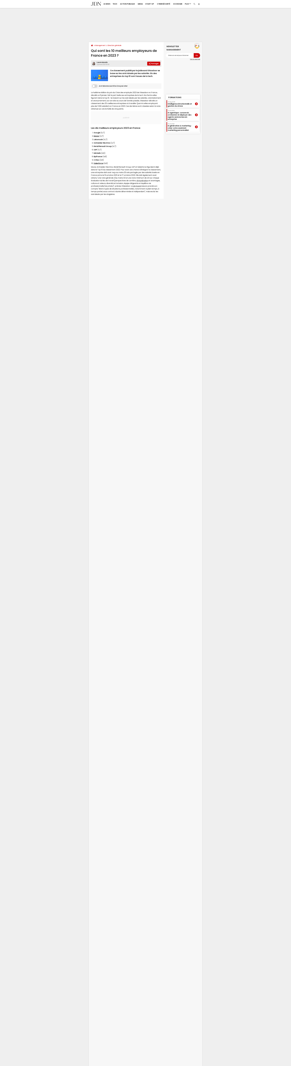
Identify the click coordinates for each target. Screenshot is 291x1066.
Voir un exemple (195, 59)
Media (140, 4)
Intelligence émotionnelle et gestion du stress (180, 104)
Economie (177, 4)
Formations (174, 97)
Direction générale (114, 45)
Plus (187, 4)
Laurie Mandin (102, 62)
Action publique (127, 4)
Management (100, 45)
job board (137, 186)
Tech (115, 4)
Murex (96, 136)
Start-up (149, 4)
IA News (107, 4)
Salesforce (98, 163)
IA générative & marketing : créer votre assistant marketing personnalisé (180, 127)
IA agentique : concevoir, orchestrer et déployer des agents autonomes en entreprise (179, 115)
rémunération (142, 180)
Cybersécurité (163, 4)
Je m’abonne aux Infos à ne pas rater (113, 86)
